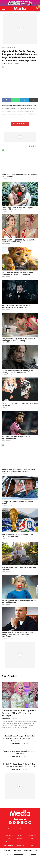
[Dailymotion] (29, 822)
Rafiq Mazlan (8, 63)
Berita (15, 47)
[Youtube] (26, 822)
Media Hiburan (6, 47)
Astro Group (33, 854)
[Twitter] (18, 822)
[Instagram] (14, 822)
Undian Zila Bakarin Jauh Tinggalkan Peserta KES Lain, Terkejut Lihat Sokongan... (19, 713)
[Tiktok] (22, 822)
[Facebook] (10, 822)
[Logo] (20, 8)
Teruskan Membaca (20, 124)
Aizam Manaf (6, 718)
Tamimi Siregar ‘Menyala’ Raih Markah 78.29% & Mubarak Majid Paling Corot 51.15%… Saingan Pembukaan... (20, 738)
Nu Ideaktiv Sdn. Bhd (18, 854)
